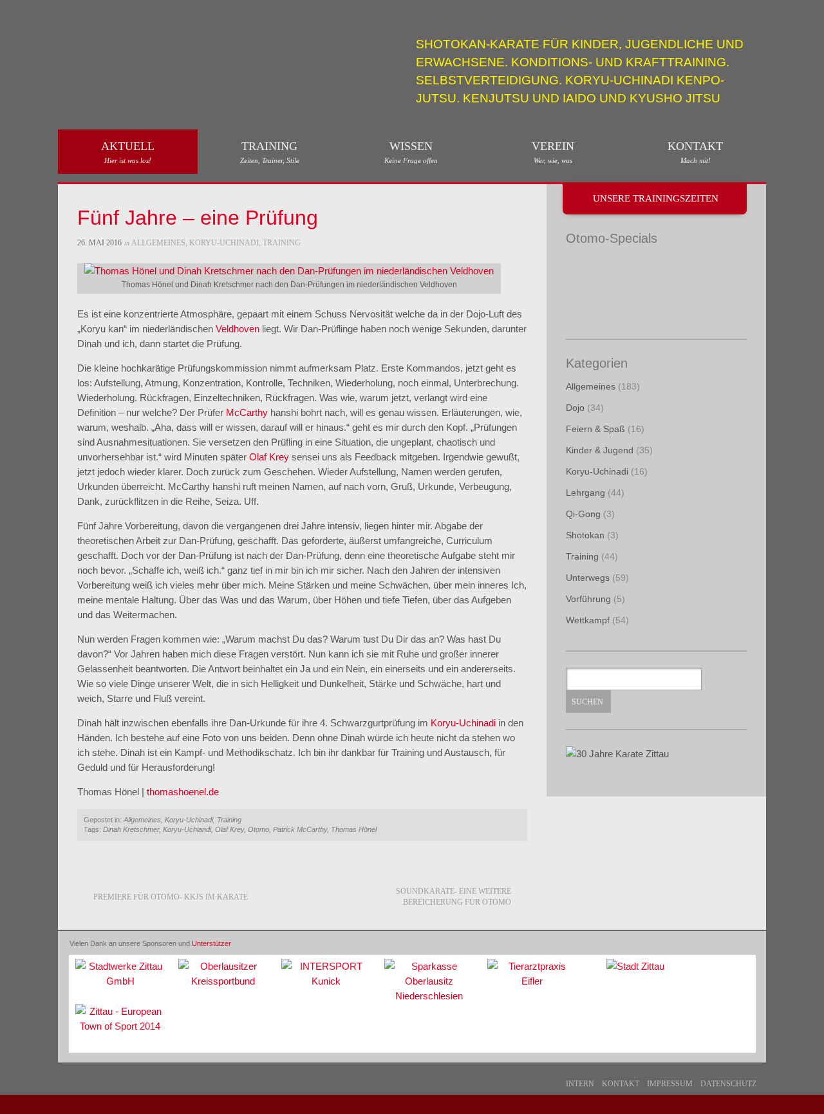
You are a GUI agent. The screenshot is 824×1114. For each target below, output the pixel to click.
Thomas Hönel (354, 829)
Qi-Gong (583, 514)
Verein (553, 152)
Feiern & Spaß (595, 429)
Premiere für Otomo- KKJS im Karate (170, 897)
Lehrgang (585, 492)
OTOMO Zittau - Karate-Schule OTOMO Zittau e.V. (161, 50)
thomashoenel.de (183, 791)
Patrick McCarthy (300, 829)
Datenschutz (728, 1083)
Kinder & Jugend (599, 450)
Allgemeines (158, 242)
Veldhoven (237, 328)
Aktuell (127, 152)
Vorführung (588, 599)
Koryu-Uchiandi (187, 829)
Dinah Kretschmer (131, 829)
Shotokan (585, 535)
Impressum (670, 1083)
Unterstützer (211, 943)
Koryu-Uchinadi (224, 242)
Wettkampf (588, 620)
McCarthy (247, 412)
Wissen (411, 152)
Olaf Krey (269, 456)
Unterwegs (588, 577)
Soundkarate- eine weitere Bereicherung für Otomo (453, 897)
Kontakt (695, 152)
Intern (580, 1083)
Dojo (575, 407)
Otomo (258, 829)
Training (269, 152)
